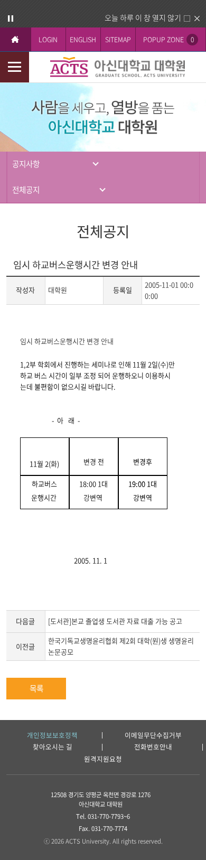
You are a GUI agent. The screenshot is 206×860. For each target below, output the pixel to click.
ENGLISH (83, 39)
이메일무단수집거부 (153, 735)
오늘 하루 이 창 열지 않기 (143, 17)
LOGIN (48, 39)
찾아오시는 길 (52, 747)
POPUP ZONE (168, 39)
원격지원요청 (103, 759)
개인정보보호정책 (52, 735)
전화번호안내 (153, 747)
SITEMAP (118, 39)
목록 (36, 688)
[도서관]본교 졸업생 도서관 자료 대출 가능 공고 (115, 621)
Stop (10, 18)
